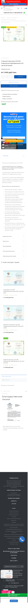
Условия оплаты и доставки (9, 94)
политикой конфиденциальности (10, 148)
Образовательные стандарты (14, 538)
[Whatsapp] (24, 13)
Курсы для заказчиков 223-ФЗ (14, 483)
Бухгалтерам (14, 492)
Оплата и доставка (14, 548)
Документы (13, 520)
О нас (13, 508)
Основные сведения (14, 511)
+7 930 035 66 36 (17, 12)
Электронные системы (14, 490)
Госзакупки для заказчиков (14, 494)
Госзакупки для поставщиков (13, 495)
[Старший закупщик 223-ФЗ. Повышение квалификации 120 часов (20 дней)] (14, 33)
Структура (13, 516)
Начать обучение (14, 85)
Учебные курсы (13, 478)
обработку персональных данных (14, 145)
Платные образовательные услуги (14, 529)
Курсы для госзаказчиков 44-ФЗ (13, 480)
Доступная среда (14, 527)
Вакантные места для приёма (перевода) (13, 536)
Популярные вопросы (14, 542)
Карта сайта (14, 560)
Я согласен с (10, 148)
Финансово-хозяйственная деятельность (13, 534)
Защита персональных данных (14, 518)
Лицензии (14, 522)
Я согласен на (14, 145)
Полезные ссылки (14, 543)
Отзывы (14, 540)
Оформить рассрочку (14, 82)
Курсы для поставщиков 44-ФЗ (14, 482)
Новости (13, 501)
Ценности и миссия (13, 512)
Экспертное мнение (14, 498)
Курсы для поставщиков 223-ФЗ (14, 484)
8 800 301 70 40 (8, 12)
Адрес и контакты (7, 98)
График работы (6, 96)
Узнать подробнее (13, 4)
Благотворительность (14, 514)
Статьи (14, 503)
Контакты (14, 555)
